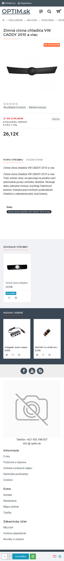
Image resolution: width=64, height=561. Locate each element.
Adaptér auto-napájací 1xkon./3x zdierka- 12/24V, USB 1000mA (17, 347)
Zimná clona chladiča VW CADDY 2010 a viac (29, 212)
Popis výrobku (13, 159)
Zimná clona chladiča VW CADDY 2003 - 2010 (18, 283)
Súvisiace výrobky (15, 247)
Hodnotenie (34, 159)
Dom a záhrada (16, 20)
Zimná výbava (47, 20)
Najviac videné (13, 312)
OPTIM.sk (16, 11)
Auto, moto (32, 20)
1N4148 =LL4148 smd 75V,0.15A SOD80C (47, 347)
